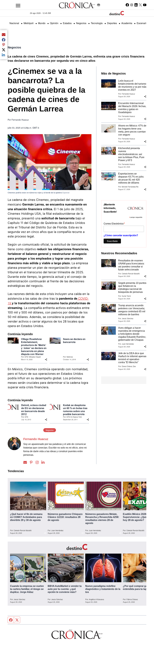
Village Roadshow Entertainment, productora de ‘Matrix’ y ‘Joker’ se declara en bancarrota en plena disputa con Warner (33, 347)
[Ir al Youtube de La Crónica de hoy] (145, 5)
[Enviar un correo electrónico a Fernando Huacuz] (25, 462)
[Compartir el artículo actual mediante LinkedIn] (3, 55)
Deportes (112, 23)
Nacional (14, 23)
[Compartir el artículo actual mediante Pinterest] (3, 45)
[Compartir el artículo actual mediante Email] (3, 34)
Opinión (54, 23)
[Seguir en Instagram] (37, 462)
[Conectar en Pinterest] (31, 462)
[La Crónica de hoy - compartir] (46, 359)
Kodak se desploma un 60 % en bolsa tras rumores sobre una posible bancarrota (75, 410)
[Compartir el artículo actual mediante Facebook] (3, 40)
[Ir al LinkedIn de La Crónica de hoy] (136, 5)
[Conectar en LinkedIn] (43, 462)
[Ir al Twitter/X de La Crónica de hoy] (140, 5)
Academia (126, 23)
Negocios (81, 23)
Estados (67, 23)
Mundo (41, 23)
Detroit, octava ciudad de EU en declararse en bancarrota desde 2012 (33, 410)
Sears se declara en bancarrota (74, 341)
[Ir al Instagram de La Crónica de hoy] (132, 5)
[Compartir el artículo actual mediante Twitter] (3, 50)
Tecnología (97, 23)
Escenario (142, 23)
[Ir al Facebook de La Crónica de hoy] (127, 5)
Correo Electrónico (114, 223)
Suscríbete (112, 241)
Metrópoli (29, 23)
